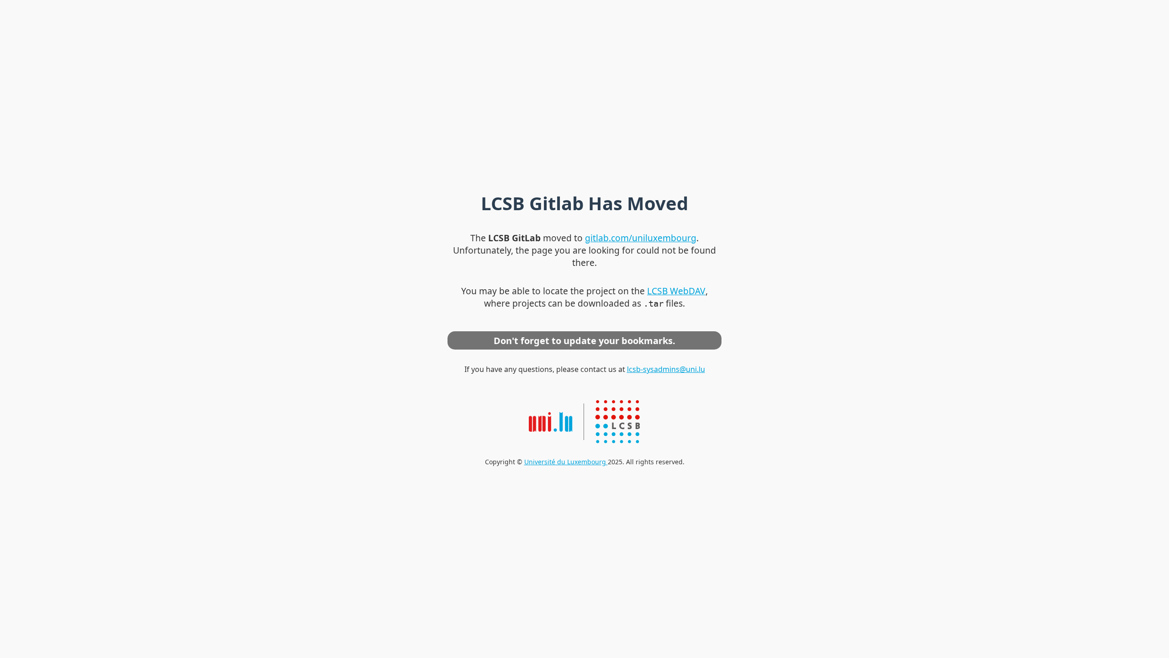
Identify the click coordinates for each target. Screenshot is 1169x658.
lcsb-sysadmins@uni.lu (666, 369)
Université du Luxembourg (566, 461)
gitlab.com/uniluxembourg (640, 238)
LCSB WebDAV (676, 291)
